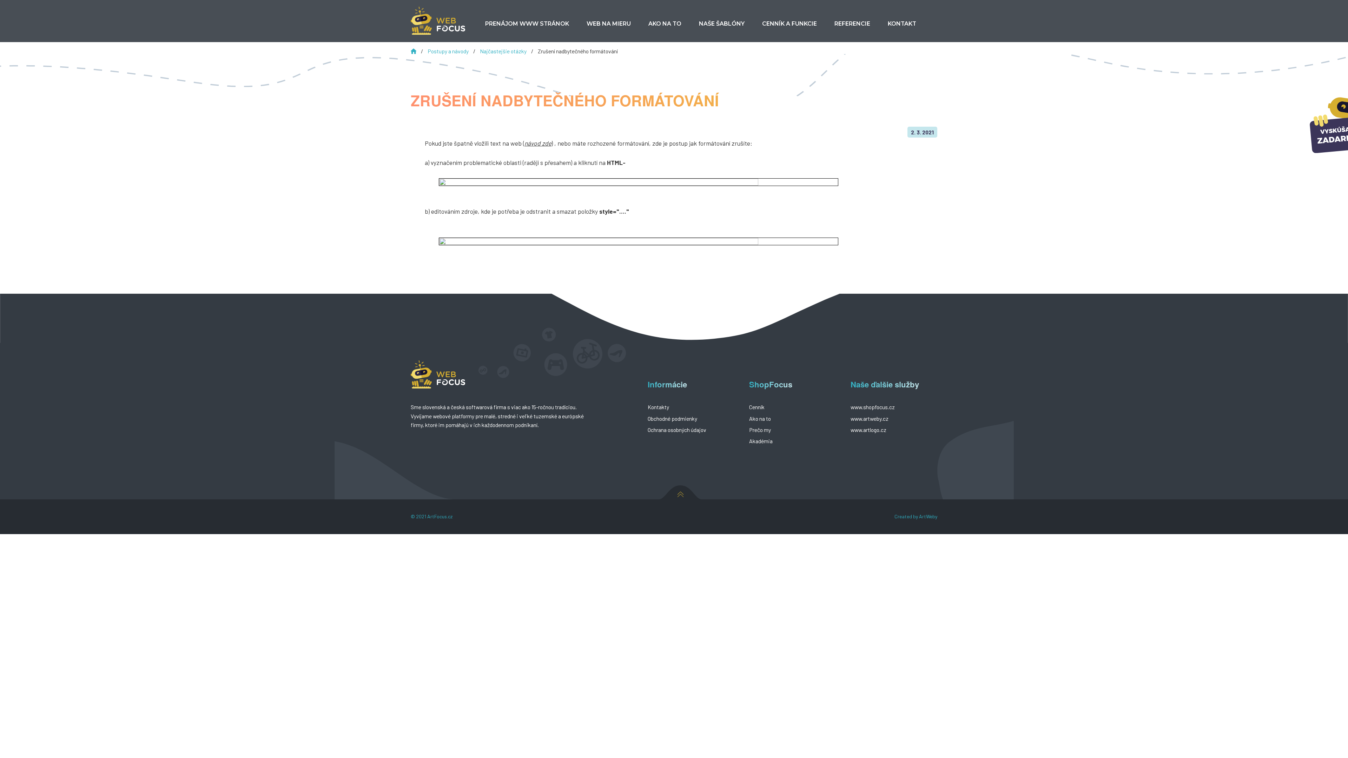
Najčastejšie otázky (504, 51)
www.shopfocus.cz (873, 407)
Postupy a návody (449, 51)
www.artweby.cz (869, 418)
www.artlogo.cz (868, 429)
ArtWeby (928, 516)
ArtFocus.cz (439, 516)
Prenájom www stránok (527, 23)
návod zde (537, 143)
